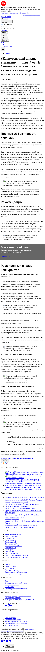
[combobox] (9, 646)
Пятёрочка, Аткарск (29, 508)
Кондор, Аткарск (38, 497)
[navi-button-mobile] (3, 49)
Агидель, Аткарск (35, 500)
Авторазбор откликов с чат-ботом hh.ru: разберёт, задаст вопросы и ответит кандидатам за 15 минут (23, 488)
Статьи (7, 53)
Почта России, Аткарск (32, 504)
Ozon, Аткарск (29, 527)
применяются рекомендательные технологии (18, 630)
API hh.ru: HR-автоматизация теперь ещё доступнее (23, 474)
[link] (4, 37)
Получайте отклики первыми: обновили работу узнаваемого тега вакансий (22, 480)
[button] (3, 42)
